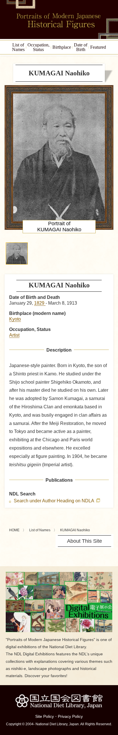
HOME (14, 530)
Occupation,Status (38, 47)
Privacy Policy (70, 716)
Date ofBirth (80, 47)
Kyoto (15, 319)
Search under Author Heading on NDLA (54, 501)
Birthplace (61, 47)
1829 (40, 303)
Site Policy (44, 716)
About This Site (84, 541)
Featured (98, 47)
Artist (14, 335)
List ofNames (18, 47)
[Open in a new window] (59, 574)
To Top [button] (112, 695)
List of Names (39, 530)
